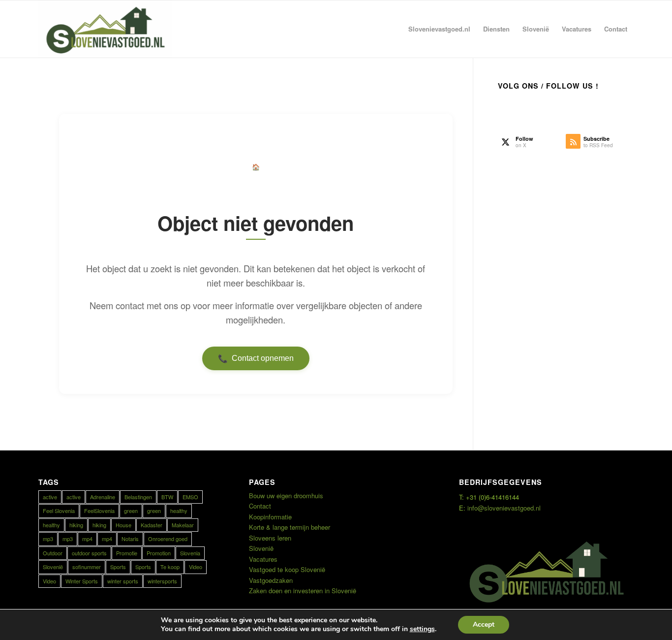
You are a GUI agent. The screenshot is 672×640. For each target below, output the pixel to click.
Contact (260, 506)
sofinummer (86, 567)
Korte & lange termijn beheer (289, 527)
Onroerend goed (167, 539)
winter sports (122, 581)
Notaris (130, 539)
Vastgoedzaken (271, 580)
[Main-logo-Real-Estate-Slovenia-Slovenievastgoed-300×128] (105, 29)
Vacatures (263, 559)
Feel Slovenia (59, 510)
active (50, 497)
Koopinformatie (270, 516)
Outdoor (52, 553)
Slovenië (53, 567)
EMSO (190, 497)
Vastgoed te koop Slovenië (287, 569)
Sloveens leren (270, 538)
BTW (167, 497)
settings (422, 629)
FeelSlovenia (99, 510)
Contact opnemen (256, 358)
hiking (76, 525)
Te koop (170, 567)
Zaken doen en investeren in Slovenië (302, 590)
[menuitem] (439, 29)
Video (195, 567)
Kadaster (151, 525)
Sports (118, 567)
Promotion (159, 553)
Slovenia (190, 553)
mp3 (48, 539)
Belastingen (138, 497)
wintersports (162, 581)
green (131, 510)
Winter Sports (81, 581)
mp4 (87, 539)
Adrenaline (102, 497)
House (123, 525)
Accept (483, 624)
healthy (178, 510)
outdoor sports (89, 553)
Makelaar (183, 525)
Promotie (126, 553)
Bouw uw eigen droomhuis (286, 495)
